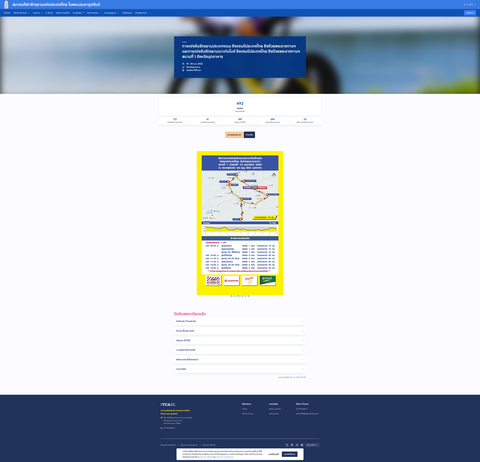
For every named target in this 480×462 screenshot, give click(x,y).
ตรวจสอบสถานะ (234, 134)
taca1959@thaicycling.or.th (307, 413)
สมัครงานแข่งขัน (275, 409)
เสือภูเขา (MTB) (183, 340)
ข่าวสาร (244, 409)
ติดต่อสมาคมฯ (141, 12)
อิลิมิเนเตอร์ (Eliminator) (187, 359)
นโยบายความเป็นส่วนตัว (225, 457)
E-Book (49, 12)
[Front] (168, 404)
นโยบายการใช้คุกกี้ (206, 457)
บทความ (36, 12)
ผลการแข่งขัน (92, 12)
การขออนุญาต (110, 12)
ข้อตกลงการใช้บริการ (168, 445)
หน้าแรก (7, 12)
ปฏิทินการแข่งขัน (63, 12)
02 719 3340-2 (302, 409)
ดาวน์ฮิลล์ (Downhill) (185, 350)
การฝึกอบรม (127, 12)
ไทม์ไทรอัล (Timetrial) (186, 321)
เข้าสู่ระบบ (470, 12)
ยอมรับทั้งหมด (289, 454)
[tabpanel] (240, 223)
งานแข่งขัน (77, 12)
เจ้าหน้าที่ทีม (181, 369)
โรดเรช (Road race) (185, 330)
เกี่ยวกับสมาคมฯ (20, 12)
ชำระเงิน (249, 134)
